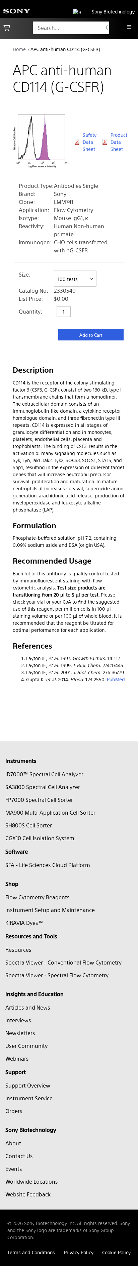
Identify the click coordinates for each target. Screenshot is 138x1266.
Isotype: (29, 217)
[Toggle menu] (129, 27)
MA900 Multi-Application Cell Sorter (50, 812)
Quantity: (30, 311)
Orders (13, 1110)
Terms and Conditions (31, 1252)
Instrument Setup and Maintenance (50, 909)
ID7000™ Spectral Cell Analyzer (44, 774)
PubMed (116, 679)
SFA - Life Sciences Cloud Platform (47, 864)
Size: (24, 274)
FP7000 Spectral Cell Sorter (39, 799)
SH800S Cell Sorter (28, 825)
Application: (34, 209)
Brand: (27, 193)
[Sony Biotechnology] (16, 11)
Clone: (27, 201)
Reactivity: (32, 226)
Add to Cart (90, 335)
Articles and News (27, 1007)
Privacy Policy (78, 1252)
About (13, 1143)
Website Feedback (28, 1194)
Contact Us (19, 1155)
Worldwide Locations (31, 1181)
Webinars (17, 1058)
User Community (26, 1045)
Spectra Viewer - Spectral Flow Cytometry (57, 975)
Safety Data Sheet (89, 142)
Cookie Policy (116, 1252)
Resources (18, 949)
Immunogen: (35, 242)
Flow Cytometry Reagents (37, 897)
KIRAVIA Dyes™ (24, 922)
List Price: (31, 298)
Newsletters (20, 1032)
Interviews (18, 1020)
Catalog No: (33, 290)
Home (19, 49)
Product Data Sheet (118, 142)
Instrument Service (29, 1098)
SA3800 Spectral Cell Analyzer (42, 786)
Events (13, 1168)
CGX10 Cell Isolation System (39, 838)
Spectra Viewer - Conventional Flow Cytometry (63, 962)
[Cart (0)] (6, 28)
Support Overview (27, 1085)
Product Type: (36, 185)
